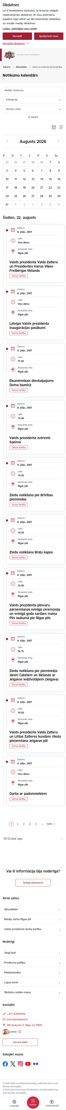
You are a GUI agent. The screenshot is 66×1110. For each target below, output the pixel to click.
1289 (48, 824)
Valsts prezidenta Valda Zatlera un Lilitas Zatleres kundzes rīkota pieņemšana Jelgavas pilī (35, 736)
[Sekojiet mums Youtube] (28, 1064)
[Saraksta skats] (61, 127)
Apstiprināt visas (48, 36)
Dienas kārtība (19, 276)
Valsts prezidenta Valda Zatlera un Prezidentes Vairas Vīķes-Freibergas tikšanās (34, 266)
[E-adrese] (10, 1032)
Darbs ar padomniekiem (28, 793)
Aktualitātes (11, 909)
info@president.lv (17, 1019)
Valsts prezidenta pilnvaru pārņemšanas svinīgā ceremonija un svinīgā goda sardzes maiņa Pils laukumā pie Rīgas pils (35, 611)
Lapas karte (11, 982)
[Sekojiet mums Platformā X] (12, 1064)
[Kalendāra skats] (54, 127)
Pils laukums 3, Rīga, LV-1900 (24, 1025)
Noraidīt (17, 36)
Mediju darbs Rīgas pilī (17, 919)
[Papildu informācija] (19, 1031)
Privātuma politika (14, 962)
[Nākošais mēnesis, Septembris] (58, 141)
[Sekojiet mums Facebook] (5, 1064)
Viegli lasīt (10, 952)
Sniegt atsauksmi (33, 882)
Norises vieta (13, 109)
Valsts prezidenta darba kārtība (22, 929)
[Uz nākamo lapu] (54, 824)
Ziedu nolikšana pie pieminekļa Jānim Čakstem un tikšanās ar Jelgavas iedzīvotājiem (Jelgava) (34, 675)
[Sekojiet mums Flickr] (35, 1064)
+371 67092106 (16, 1014)
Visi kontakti (20, 1042)
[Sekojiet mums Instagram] (20, 1063)
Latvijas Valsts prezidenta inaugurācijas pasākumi (29, 325)
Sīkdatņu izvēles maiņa (17, 992)
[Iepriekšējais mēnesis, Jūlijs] (7, 141)
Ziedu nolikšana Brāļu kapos (31, 552)
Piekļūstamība (12, 972)
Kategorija (11, 99)
